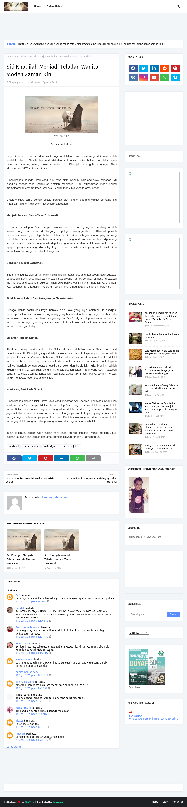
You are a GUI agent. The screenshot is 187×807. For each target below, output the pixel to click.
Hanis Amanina (24, 659)
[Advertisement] (70, 26)
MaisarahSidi (23, 707)
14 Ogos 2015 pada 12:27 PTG (32, 652)
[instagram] (143, 77)
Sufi (18, 595)
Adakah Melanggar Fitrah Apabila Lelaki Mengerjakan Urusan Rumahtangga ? (159, 370)
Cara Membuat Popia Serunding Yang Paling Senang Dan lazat (162, 352)
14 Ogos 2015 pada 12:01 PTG (32, 636)
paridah (20, 608)
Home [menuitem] (37, 6)
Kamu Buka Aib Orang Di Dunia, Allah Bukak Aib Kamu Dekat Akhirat (161, 388)
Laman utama (13, 56)
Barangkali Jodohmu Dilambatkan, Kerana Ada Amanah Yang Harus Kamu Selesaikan (159, 429)
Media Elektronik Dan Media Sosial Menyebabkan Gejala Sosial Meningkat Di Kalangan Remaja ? (161, 408)
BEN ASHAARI (136, 715)
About (166, 802)
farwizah (21, 733)
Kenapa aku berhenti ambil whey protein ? (153, 718)
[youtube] (154, 77)
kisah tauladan (31, 446)
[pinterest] (175, 68)
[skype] (175, 77)
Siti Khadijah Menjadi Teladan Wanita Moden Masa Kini (21, 559)
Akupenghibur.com (19, 82)
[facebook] (133, 68)
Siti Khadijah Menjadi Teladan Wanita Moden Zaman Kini (58, 559)
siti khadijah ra (71, 446)
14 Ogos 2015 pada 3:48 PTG (32, 701)
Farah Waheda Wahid (28, 627)
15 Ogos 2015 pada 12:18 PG (31, 727)
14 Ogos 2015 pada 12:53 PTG (32, 675)
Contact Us (177, 802)
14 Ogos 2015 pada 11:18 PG (31, 601)
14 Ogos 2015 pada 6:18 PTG (31, 714)
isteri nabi (27, 56)
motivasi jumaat (51, 446)
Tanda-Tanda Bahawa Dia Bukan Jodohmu (162, 336)
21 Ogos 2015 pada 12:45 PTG (32, 740)
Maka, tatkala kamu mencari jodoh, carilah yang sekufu (160, 447)
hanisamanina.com (27, 672)
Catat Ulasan (14, 746)
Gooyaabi (58, 802)
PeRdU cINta (23, 643)
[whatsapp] (164, 77)
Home (155, 802)
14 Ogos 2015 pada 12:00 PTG (32, 620)
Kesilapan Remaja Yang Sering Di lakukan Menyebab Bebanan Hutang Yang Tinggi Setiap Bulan (161, 318)
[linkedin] (154, 68)
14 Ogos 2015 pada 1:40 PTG (32, 688)
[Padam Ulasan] (48, 601)
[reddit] (164, 68)
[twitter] (143, 68)
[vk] (133, 77)
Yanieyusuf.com (25, 681)
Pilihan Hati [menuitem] (53, 6)
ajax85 (19, 720)
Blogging (29, 802)
